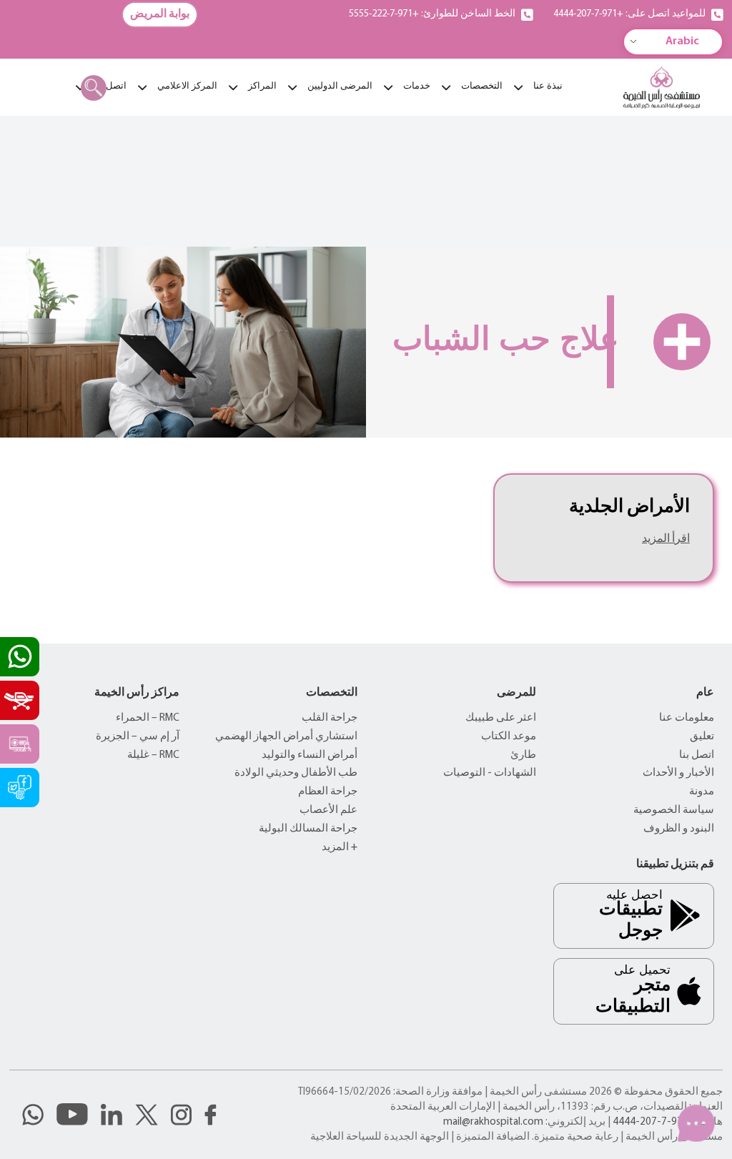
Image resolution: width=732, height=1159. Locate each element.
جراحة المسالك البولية (308, 829)
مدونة (701, 791)
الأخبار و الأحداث (678, 773)
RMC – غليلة (153, 755)
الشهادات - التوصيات (489, 773)
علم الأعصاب (328, 810)
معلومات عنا (686, 718)
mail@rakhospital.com (493, 1122)
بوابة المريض (159, 14)
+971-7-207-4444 (654, 1122)
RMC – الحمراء (147, 718)
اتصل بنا (696, 755)
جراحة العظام (327, 791)
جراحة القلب (329, 718)
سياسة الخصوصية (673, 810)
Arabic (682, 41)
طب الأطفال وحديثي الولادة (295, 773)
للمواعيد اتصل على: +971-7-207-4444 (629, 14)
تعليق (702, 736)
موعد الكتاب (508, 736)
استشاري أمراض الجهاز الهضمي (286, 736)
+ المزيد (339, 847)
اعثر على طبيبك (500, 718)
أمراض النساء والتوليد (309, 755)
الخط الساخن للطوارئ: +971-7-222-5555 (432, 14)
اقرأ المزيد (666, 539)
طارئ (523, 755)
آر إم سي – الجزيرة (137, 736)
